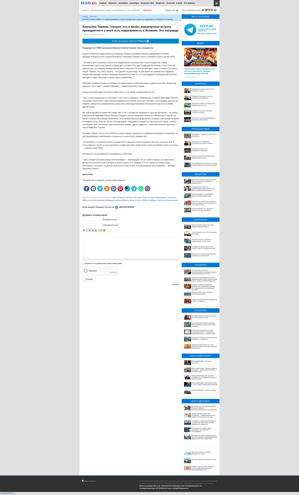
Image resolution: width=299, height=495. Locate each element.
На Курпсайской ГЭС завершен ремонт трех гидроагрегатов (202, 209)
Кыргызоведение (119, 10)
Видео (108, 10)
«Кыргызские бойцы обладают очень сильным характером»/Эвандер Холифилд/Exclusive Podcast (199, 71)
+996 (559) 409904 (126, 207)
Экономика (123, 3)
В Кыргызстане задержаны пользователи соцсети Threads (202, 142)
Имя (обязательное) (110, 219)
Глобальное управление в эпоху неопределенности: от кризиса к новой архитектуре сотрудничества (203, 332)
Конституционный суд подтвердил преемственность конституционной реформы (203, 324)
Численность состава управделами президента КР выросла (203, 119)
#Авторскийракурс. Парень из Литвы (204, 390)
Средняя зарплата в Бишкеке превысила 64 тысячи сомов (202, 240)
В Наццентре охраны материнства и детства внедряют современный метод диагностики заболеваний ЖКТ (205, 437)
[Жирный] (83, 230)
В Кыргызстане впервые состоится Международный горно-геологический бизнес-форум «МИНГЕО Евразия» (204, 279)
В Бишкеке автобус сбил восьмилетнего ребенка (200, 149)
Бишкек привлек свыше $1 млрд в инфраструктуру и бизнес (203, 225)
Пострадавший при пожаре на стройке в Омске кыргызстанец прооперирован (205, 164)
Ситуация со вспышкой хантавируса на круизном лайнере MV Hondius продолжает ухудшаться (204, 422)
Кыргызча (147, 10)
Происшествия (147, 3)
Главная (103, 3)
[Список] (101, 230)
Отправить (89, 279)
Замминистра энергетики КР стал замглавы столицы (203, 90)
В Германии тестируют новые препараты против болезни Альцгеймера (202, 429)
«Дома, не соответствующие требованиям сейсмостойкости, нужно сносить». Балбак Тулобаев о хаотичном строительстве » (130, 200)
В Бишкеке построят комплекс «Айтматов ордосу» (202, 111)
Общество (160, 3)
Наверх (175, 284)
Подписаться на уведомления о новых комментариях (103, 263)
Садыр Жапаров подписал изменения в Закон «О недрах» (204, 300)
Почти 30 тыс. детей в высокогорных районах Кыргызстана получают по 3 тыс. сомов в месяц (204, 203)
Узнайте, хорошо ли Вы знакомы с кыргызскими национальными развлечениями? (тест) (203, 468)
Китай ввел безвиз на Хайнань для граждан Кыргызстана (203, 104)
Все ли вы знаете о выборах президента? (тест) (201, 453)
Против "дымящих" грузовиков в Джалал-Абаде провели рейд (202, 195)
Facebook (205, 10)
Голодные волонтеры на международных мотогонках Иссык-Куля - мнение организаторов (203, 188)
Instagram (212, 10)
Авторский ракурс (97, 10)
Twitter (202, 10)
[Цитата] (98, 230)
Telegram (215, 10)
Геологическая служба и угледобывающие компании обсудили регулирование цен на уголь (204, 272)
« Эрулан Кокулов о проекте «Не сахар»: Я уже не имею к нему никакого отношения (143, 197)
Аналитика (134, 3)
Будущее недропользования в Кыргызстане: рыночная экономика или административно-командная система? (203, 287)
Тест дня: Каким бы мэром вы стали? (204, 459)
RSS (217, 3)
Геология (170, 3)
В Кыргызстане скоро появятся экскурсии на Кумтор (202, 293)
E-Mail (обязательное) (110, 225)
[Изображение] (95, 230)
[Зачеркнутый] (92, 230)
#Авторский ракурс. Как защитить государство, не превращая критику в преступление (204, 377)
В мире (179, 3)
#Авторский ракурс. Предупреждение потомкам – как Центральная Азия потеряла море (204, 370)
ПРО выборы (189, 3)
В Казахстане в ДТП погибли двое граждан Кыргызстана (203, 157)
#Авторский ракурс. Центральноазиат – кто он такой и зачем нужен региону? (204, 383)
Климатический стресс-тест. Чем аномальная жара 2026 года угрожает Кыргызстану (204, 346)
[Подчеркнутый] (89, 230)
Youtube (209, 10)
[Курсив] (86, 230)
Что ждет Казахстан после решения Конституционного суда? (204, 316)
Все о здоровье (133, 10)
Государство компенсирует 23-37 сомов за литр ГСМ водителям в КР (203, 247)
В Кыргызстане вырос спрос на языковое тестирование (202, 97)
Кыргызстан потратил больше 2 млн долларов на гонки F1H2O (204, 254)
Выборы (85, 10)
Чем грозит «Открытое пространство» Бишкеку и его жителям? (204, 338)
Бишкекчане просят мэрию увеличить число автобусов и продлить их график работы (204, 181)
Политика (112, 3)
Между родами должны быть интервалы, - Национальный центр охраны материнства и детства (203, 415)
